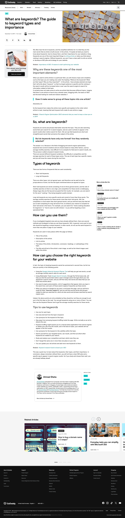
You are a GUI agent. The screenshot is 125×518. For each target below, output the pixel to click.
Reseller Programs (73, 475)
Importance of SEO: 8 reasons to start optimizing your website (59, 64)
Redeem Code (52, 488)
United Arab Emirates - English (26, 503)
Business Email (114, 480)
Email (34, 2)
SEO (7, 13)
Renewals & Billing (97, 475)
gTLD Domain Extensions (116, 475)
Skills (21, 7)
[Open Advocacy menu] (41, 7)
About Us (5, 472)
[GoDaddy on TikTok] (111, 504)
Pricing (65, 2)
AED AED (40, 503)
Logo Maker (113, 491)
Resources (24, 478)
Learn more (61, 444)
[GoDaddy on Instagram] (107, 504)
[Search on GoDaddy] (118, 7)
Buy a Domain (114, 472)
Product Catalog (52, 491)
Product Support (25, 472)
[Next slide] (98, 419)
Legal (5, 483)
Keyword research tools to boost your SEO (52, 347)
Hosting (112, 486)
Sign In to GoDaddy (97, 472)
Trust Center (6, 486)
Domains (99, 185)
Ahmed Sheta (31, 33)
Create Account (96, 478)
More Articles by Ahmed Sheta (44, 398)
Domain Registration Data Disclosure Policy (30, 480)
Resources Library (10, 7)
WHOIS (50, 486)
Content (86, 379)
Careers (5, 475)
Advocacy (37, 7)
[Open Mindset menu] (32, 7)
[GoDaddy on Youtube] (120, 504)
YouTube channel (54, 390)
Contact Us (6, 478)
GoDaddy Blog (7, 480)
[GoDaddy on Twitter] (116, 504)
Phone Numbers (114, 494)
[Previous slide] (93, 419)
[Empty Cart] (119, 2)
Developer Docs (52, 472)
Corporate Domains (53, 478)
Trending (46, 7)
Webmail (51, 483)
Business (99, 212)
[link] (13, 40)
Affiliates (71, 478)
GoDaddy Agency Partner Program (77, 472)
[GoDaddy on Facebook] (103, 504)
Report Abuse (24, 475)
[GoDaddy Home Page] (10, 503)
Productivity (100, 193)
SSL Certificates (57, 2)
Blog (85, 375)
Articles (53, 7)
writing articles (70, 56)
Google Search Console (59, 276)
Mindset (29, 7)
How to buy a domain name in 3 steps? (70, 438)
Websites (100, 222)
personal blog (42, 390)
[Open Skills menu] (24, 7)
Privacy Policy (113, 510)
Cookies (119, 510)
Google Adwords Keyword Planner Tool (55, 271)
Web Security (113, 488)
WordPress (113, 483)
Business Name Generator (54, 480)
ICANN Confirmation (53, 475)
